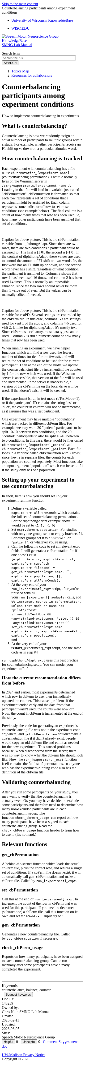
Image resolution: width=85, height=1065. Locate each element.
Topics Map (20, 71)
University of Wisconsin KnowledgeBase (42, 20)
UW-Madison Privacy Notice (23, 1055)
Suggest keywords (18, 994)
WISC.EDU (20, 28)
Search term (11, 53)
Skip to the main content (20, 4)
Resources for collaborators (31, 75)
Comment (50, 1042)
